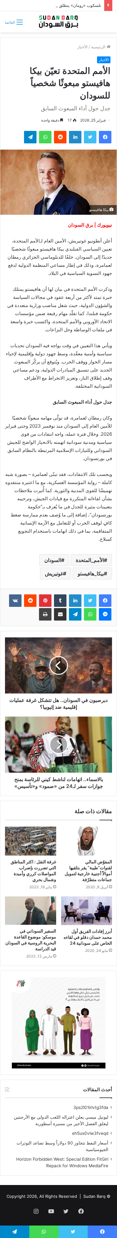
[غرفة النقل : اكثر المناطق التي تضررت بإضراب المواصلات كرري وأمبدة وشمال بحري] (30, 841)
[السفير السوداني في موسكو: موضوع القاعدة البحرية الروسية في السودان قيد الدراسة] (30, 910)
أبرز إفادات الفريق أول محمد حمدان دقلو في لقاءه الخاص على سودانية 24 (88, 937)
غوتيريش (54, 573)
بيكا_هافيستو (91, 573)
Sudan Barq (94, 1196)
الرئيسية (99, 46)
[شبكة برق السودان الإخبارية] (58, 22)
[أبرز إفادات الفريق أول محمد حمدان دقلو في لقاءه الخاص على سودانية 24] (86, 910)
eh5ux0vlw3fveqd (90, 1133)
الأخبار (82, 46)
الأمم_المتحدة (90, 560)
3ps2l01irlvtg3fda (90, 1107)
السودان (52, 560)
